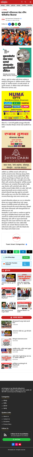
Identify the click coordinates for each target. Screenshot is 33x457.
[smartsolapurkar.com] (4, 2)
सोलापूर (3, 5)
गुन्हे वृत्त (13, 5)
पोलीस (7, 5)
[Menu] (30, 2)
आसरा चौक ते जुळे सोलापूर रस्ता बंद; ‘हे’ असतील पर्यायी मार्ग (23, 284)
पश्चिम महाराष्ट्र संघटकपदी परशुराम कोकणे (7, 311)
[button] (25, 2)
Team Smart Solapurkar (13, 18)
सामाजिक (30, 5)
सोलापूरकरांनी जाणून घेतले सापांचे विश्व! (21, 322)
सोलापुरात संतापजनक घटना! (19, 339)
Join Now (26, 257)
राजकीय (24, 5)
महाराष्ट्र (18, 5)
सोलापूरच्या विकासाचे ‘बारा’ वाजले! (23, 311)
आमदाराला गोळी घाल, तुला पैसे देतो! (9, 283)
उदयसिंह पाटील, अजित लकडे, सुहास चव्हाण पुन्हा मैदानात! (21, 349)
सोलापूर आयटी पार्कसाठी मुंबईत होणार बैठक (23, 298)
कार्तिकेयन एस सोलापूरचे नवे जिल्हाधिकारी (8, 297)
